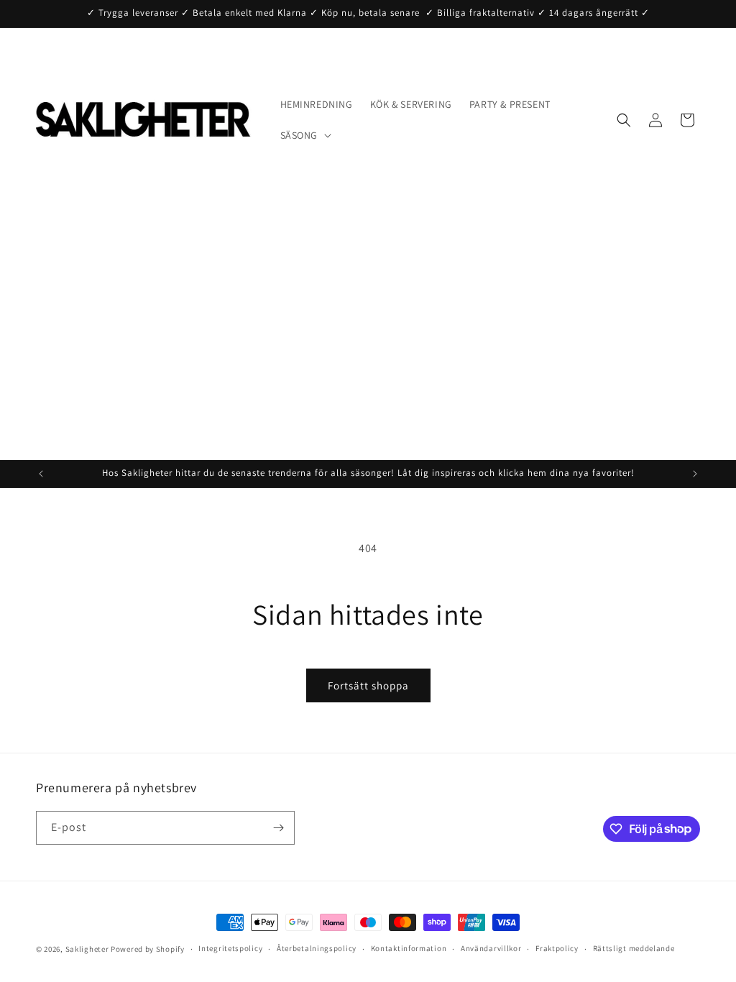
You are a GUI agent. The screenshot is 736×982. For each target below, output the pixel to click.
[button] (305, 135)
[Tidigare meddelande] (41, 473)
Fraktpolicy (557, 948)
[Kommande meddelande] (695, 473)
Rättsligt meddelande (634, 948)
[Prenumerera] (278, 828)
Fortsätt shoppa (368, 685)
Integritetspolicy (230, 948)
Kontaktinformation (409, 948)
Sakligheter (87, 949)
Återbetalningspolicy (316, 948)
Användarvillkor (491, 948)
